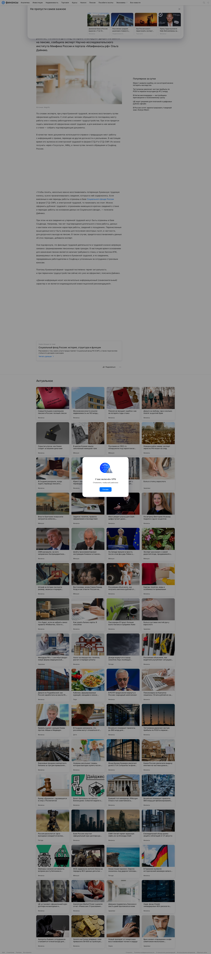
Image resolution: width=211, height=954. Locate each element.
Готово (106, 489)
